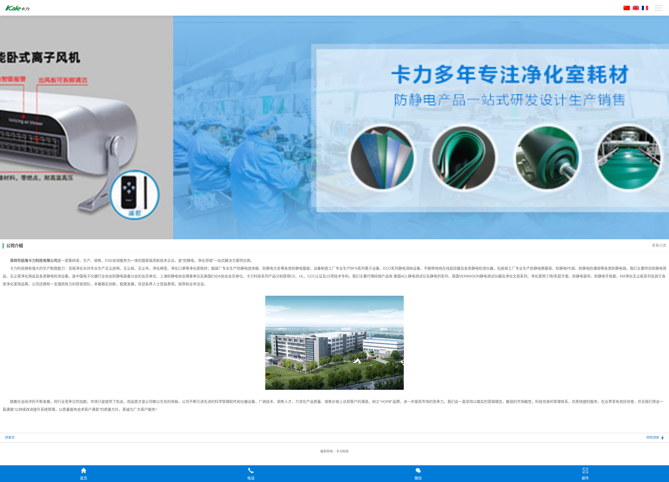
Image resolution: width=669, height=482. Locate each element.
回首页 (10, 437)
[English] (635, 9)
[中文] (625, 9)
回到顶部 (653, 437)
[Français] (644, 9)
